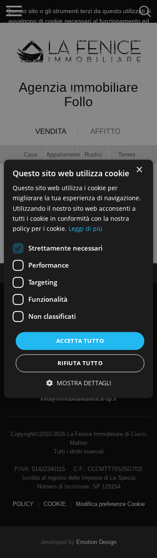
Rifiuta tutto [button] (80, 363)
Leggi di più (85, 228)
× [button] (139, 170)
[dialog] (78, 279)
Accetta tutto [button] (80, 341)
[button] (78, 383)
